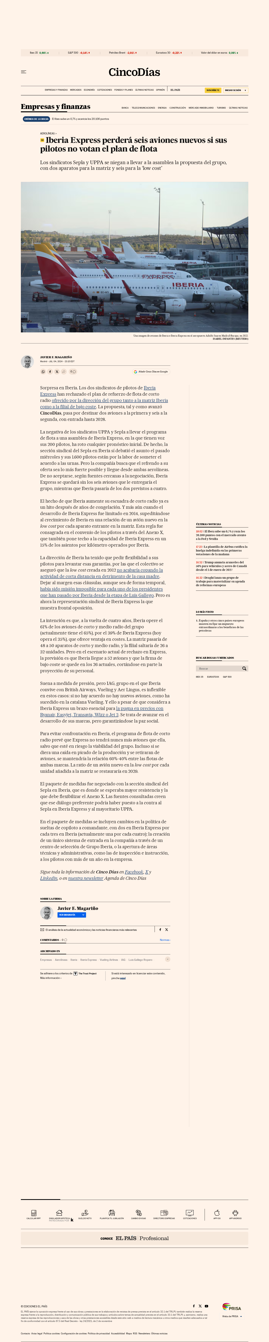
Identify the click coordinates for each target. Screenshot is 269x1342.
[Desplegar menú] (23, 72)
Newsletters (144, 1333)
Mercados (75, 90)
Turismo (221, 108)
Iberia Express (88, 959)
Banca (125, 108)
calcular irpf (34, 1218)
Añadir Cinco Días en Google (153, 371)
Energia (162, 108)
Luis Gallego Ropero (140, 959)
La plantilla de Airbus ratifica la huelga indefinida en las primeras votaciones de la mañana (222, 550)
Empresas (46, 959)
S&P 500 (73, 52)
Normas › (165, 939)
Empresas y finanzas (56, 90)
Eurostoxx (213, 677)
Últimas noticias (144, 90)
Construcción (178, 108)
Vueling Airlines (109, 959)
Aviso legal (36, 1333)
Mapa (129, 1333)
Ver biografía (67, 914)
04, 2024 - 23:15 (61, 361)
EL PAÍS (173, 88)
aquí (123, 978)
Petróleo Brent (117, 52)
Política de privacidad (99, 1333)
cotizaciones (190, 1218)
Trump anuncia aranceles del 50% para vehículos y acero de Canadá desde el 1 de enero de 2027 (221, 566)
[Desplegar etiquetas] (167, 959)
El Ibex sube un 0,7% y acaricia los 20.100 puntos (80, 118)
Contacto (25, 1333)
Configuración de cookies (74, 1333)
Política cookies (52, 1333)
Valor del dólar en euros (214, 52)
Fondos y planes (123, 90)
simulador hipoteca (59, 1218)
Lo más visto (205, 611)
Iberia (73, 959)
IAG (123, 959)
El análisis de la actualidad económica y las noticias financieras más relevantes (91, 929)
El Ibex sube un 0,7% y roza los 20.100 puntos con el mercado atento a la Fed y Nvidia (221, 535)
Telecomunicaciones (143, 108)
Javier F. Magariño (56, 357)
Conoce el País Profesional (134, 1238)
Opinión (160, 90)
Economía (89, 90)
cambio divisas (138, 1218)
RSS (135, 1333)
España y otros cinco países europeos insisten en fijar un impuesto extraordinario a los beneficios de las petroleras (221, 625)
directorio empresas (164, 1218)
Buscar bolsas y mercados (215, 657)
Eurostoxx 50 (163, 52)
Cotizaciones (104, 90)
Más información (50, 977)
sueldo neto (85, 1218)
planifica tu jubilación (112, 1218)
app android (235, 1218)
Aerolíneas (47, 133)
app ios (217, 1218)
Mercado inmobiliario (201, 108)
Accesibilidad (118, 1333)
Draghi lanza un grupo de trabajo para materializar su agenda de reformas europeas (220, 581)
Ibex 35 (34, 52)
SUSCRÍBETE (213, 90)
